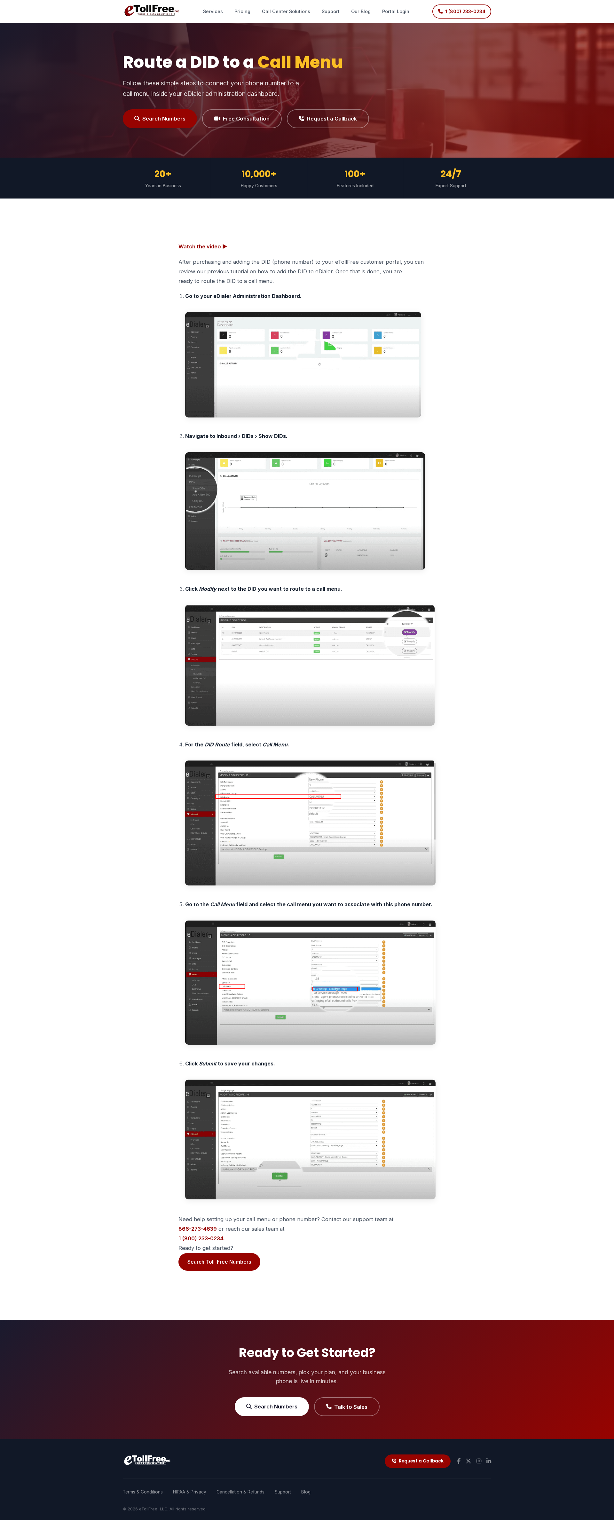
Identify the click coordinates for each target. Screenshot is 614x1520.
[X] (468, 1461)
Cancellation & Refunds (240, 1491)
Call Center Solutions (286, 11)
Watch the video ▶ (202, 246)
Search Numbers (163, 118)
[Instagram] (478, 1461)
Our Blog (361, 11)
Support (331, 11)
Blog (306, 1491)
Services (213, 11)
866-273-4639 (197, 1229)
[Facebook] (458, 1461)
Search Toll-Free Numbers (219, 1262)
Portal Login (395, 11)
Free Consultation (246, 118)
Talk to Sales (350, 1407)
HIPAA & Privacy (189, 1491)
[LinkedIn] (488, 1461)
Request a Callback (332, 118)
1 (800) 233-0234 (201, 1238)
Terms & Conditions (143, 1491)
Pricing (242, 11)
